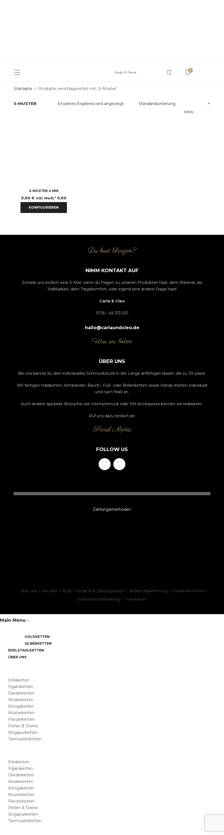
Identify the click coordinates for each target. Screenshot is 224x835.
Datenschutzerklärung (98, 599)
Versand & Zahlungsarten (100, 590)
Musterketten (21, 712)
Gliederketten (21, 693)
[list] (208, 112)
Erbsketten (19, 680)
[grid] (200, 112)
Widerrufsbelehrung (148, 590)
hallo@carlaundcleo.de (112, 327)
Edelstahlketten (26, 650)
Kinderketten (20, 699)
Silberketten (38, 643)
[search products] (169, 72)
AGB (66, 590)
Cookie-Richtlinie (188, 590)
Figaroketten (20, 686)
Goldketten (37, 637)
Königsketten (21, 706)
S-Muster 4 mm (43, 191)
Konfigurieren (44, 207)
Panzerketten (21, 719)
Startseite (23, 88)
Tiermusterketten (25, 739)
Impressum (136, 599)
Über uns (28, 590)
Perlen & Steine (23, 725)
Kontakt (49, 590)
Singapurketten (23, 732)
